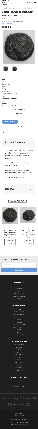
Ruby (19, 350)
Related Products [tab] (17, 201)
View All (19, 370)
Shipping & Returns (19, 293)
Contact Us (19, 286)
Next (36, 217)
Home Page (19, 288)
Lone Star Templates (22, 422)
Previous (2, 217)
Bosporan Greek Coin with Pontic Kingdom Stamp (10, 233)
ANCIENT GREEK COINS (19, 324)
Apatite (19, 332)
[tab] (19, 142)
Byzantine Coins (19, 314)
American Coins (19, 312)
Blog (19, 291)
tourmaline (19, 355)
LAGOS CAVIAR (19, 362)
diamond (19, 347)
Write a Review (7, 23)
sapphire (19, 352)
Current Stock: (19, 109)
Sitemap (19, 298)
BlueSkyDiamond (19, 345)
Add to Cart (10, 244)
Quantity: (19, 113)
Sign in (15, 296)
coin (19, 357)
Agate (19, 309)
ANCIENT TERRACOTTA (19, 327)
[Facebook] (3, 132)
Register (22, 296)
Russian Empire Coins (19, 317)
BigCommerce (22, 419)
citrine (19, 360)
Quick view (10, 240)
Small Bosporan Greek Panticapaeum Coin (28, 233)
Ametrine (19, 322)
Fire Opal (19, 365)
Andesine (19, 330)
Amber (19, 319)
